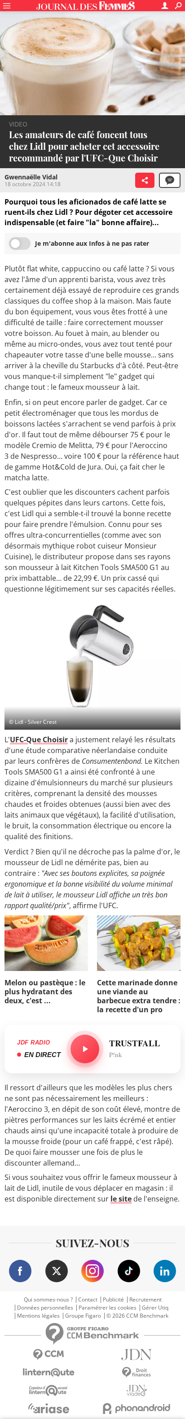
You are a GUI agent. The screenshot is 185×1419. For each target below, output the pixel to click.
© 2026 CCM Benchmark (137, 1316)
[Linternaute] (48, 1372)
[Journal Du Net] (136, 1354)
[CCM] (48, 1354)
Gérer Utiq (155, 1308)
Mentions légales (38, 1316)
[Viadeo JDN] (136, 1390)
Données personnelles (45, 1308)
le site (121, 1199)
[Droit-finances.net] (136, 1372)
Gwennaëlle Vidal (30, 177)
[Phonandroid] (136, 1408)
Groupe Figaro (83, 1316)
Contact (87, 1300)
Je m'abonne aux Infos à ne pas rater (92, 243)
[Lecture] (84, 1049)
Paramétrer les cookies (108, 1308)
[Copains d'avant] (48, 1390)
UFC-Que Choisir (39, 739)
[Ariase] (48, 1408)
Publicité (113, 1300)
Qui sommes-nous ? (48, 1300)
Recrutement (145, 1300)
